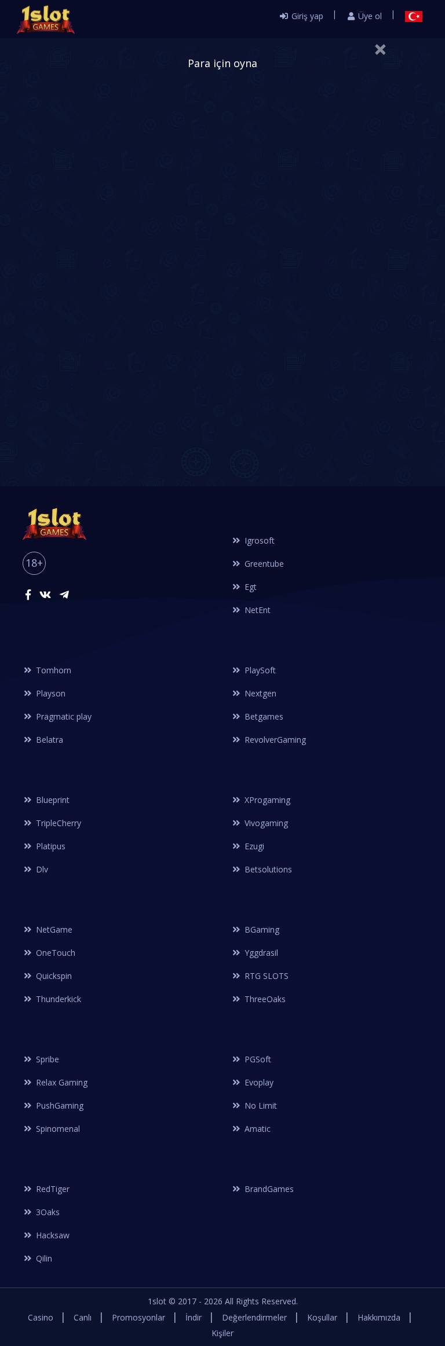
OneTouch (54, 952)
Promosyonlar (138, 1317)
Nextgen (259, 693)
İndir (193, 1317)
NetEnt (256, 609)
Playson (49, 693)
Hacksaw (52, 1235)
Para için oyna (222, 63)
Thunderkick (57, 998)
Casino (40, 1317)
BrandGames (268, 1188)
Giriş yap (306, 15)
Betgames (262, 716)
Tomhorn (52, 670)
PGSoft (256, 1059)
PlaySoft (259, 670)
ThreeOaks (264, 998)
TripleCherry (57, 822)
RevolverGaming (274, 739)
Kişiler (222, 1332)
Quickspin (53, 975)
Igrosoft (258, 540)
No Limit (259, 1105)
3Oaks (47, 1211)
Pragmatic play (63, 716)
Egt (249, 586)
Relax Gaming (60, 1082)
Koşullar (322, 1317)
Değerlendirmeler (254, 1317)
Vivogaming (265, 822)
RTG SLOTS (265, 975)
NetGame (53, 929)
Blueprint (52, 799)
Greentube (263, 563)
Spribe (46, 1059)
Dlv (41, 869)
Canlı (83, 1317)
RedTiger (52, 1188)
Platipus (49, 846)
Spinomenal (57, 1128)
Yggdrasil (260, 952)
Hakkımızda (379, 1317)
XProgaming (266, 799)
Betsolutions (267, 869)
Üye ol (369, 15)
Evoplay (257, 1082)
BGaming (260, 929)
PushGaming (58, 1105)
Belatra (48, 739)
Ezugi (253, 846)
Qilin (43, 1258)
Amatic (256, 1128)
